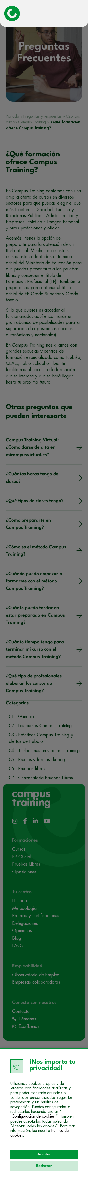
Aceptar (44, 1154)
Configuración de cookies (33, 1116)
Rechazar (44, 1166)
